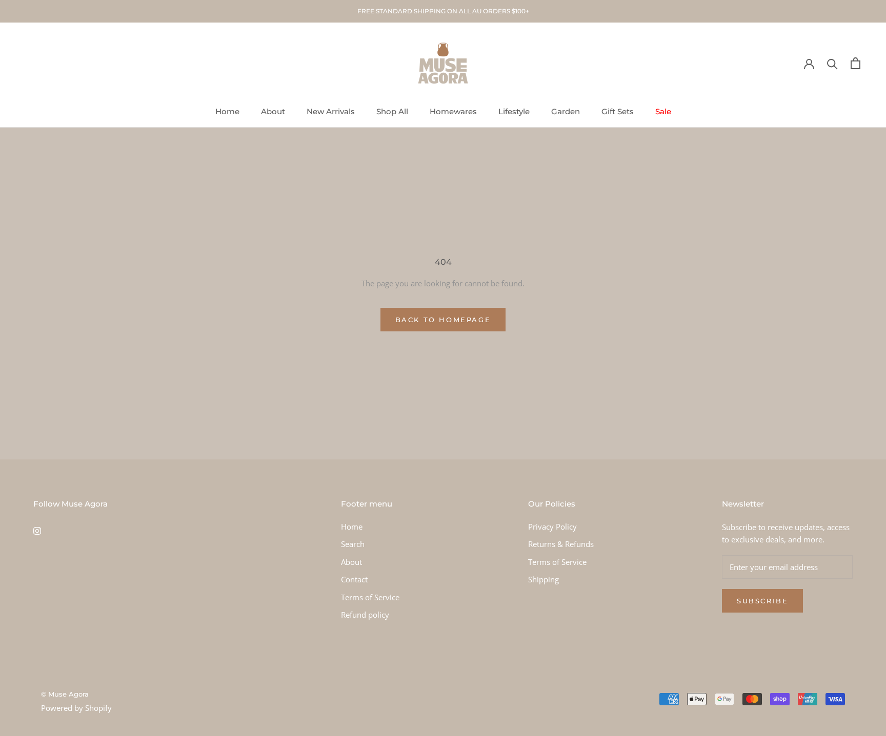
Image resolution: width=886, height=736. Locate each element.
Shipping (543, 579)
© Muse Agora (65, 694)
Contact (354, 579)
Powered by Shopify (76, 708)
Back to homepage (443, 320)
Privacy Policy (552, 526)
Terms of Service (370, 597)
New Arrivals (331, 111)
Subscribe (762, 601)
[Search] (832, 63)
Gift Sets (617, 111)
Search (353, 544)
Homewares (453, 111)
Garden (565, 111)
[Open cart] (855, 63)
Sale (663, 111)
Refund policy (365, 614)
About (273, 111)
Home (227, 111)
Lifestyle (514, 111)
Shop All (392, 111)
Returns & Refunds (561, 544)
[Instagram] (37, 530)
